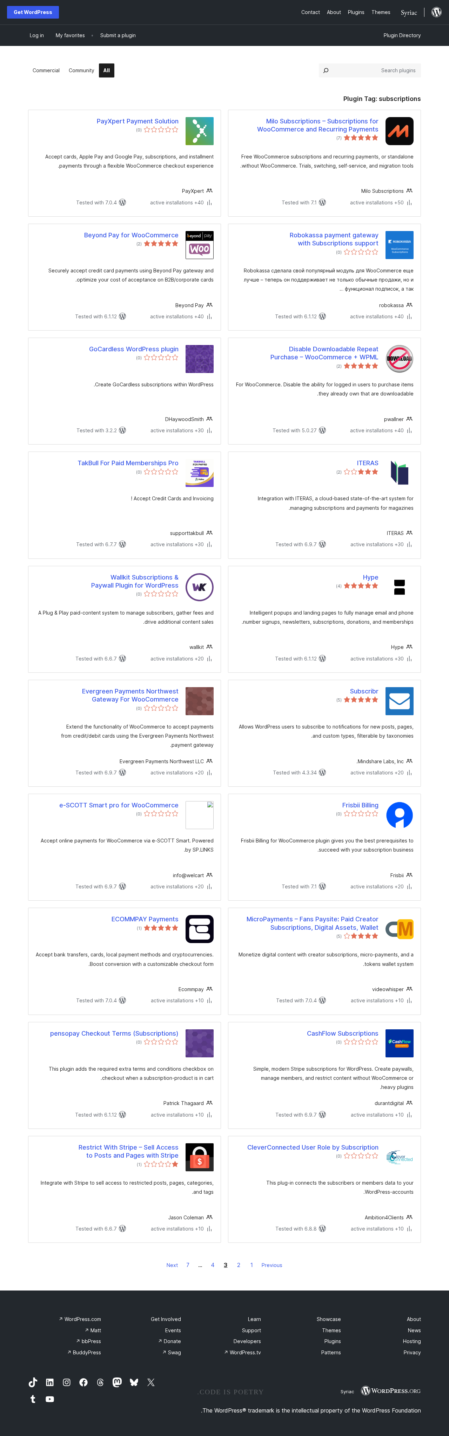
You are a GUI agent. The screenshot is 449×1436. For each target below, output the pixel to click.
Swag (171, 1352)
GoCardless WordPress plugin (134, 349)
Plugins (332, 1341)
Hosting (412, 1341)
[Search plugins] (326, 70)
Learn (254, 1319)
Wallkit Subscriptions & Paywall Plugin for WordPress (135, 581)
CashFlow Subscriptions (342, 1033)
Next (172, 1265)
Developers (247, 1341)
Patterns (331, 1352)
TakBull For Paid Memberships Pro (128, 463)
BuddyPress (84, 1352)
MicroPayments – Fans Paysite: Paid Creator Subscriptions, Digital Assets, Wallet (312, 923)
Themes (331, 1330)
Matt (93, 1330)
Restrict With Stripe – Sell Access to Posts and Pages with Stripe (129, 1151)
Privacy (412, 1352)
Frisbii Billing (360, 805)
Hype (370, 577)
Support (251, 1330)
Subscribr (364, 691)
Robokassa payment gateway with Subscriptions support (334, 239)
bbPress (88, 1341)
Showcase (329, 1319)
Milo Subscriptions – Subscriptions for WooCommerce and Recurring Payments (317, 125)
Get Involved (166, 1319)
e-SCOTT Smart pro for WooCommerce (119, 805)
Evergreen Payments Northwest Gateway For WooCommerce (130, 695)
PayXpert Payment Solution (138, 121)
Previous (272, 1265)
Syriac (347, 1391)
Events (173, 1330)
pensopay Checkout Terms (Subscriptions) (114, 1033)
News (414, 1330)
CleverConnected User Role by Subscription (312, 1147)
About (414, 1319)
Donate (169, 1341)
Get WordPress (33, 12)
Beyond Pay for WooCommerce (131, 235)
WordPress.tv (242, 1352)
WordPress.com (80, 1319)
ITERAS (367, 463)
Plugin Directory (402, 35)
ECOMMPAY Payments (145, 919)
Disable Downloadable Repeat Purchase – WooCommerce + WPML (324, 353)
